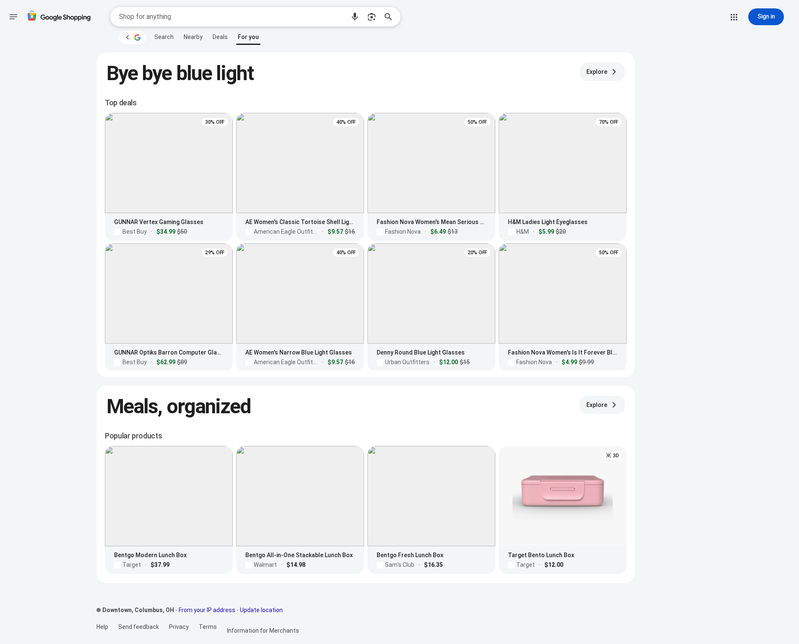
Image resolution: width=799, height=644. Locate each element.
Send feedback (138, 626)
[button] (354, 17)
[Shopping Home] (59, 16)
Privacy (179, 626)
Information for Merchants (263, 630)
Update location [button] (261, 610)
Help (102, 626)
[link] (164, 37)
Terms (208, 626)
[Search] (391, 17)
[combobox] (232, 17)
